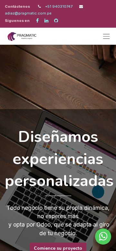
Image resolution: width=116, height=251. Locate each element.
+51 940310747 (59, 6)
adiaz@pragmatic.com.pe (28, 13)
